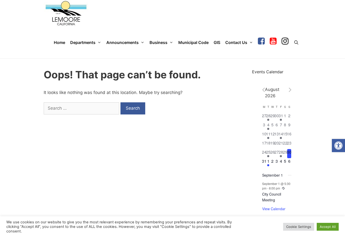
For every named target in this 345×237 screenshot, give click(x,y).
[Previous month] (263, 89)
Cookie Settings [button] (298, 227)
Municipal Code (193, 42)
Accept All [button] (328, 227)
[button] (338, 145)
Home (59, 42)
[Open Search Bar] (296, 42)
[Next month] (290, 89)
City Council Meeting (271, 197)
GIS (217, 42)
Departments (82, 42)
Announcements (122, 42)
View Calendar (273, 208)
